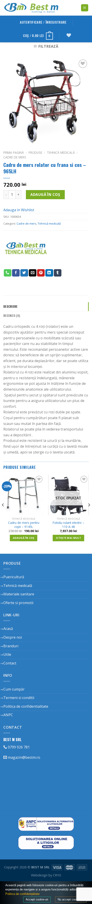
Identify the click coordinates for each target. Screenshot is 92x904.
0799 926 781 (18, 747)
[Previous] (3, 513)
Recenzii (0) (11, 316)
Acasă (8, 628)
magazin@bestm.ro (23, 757)
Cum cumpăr (14, 689)
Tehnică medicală (61, 152)
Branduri (10, 646)
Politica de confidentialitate (25, 706)
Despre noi (12, 637)
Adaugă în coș (45, 194)
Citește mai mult (68, 537)
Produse (35, 152)
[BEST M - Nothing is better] (31, 8)
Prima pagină (13, 152)
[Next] (89, 513)
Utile (7, 654)
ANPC (8, 714)
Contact (9, 663)
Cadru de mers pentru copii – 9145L (23, 525)
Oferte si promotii (18, 602)
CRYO (57, 875)
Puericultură (13, 576)
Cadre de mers (14, 157)
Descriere (10, 306)
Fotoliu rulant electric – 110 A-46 (68, 525)
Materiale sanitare (18, 594)
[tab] (46, 306)
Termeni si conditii (18, 697)
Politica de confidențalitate (22, 894)
